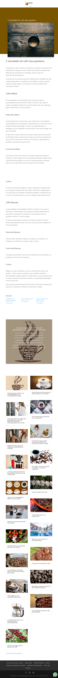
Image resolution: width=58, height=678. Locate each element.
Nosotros (28, 668)
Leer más (29, 355)
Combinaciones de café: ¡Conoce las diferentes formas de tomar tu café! (40, 442)
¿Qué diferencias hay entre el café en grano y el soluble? (41, 393)
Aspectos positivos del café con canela (16, 522)
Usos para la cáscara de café (41, 563)
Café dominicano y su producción (39, 515)
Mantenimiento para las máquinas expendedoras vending (15, 447)
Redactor (19, 333)
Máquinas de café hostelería (34, 665)
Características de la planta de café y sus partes (16, 546)
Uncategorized (32, 333)
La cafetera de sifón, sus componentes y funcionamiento (15, 621)
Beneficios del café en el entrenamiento (39, 539)
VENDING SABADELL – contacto (42, 663)
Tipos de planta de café (27, 298)
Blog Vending (28, 663)
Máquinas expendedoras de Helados (15, 665)
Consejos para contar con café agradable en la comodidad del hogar (29, 328)
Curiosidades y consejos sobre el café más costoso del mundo (15, 571)
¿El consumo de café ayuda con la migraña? (40, 417)
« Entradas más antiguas (14, 653)
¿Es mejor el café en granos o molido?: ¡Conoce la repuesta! (41, 468)
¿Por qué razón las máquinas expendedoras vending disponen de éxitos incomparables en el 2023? (16, 421)
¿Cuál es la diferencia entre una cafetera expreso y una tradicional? (16, 473)
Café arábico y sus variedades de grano (11, 299)
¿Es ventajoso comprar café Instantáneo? (41, 611)
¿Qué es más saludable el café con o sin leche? (15, 498)
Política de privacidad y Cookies (14, 663)
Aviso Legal (47, 665)
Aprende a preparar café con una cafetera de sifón (41, 587)
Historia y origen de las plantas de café (42, 299)
